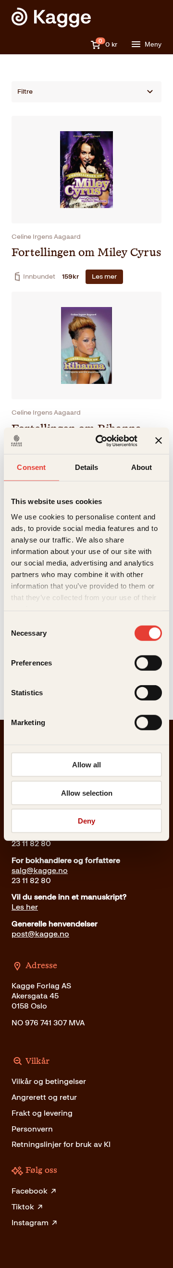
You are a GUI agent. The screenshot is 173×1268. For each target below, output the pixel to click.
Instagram (30, 1222)
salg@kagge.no (40, 870)
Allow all (86, 765)
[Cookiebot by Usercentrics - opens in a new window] (101, 440)
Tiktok (23, 1206)
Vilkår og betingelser (49, 1081)
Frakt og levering (42, 1113)
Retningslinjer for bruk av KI (61, 1144)
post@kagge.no (40, 933)
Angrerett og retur (44, 1097)
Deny (86, 821)
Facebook (30, 1190)
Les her (25, 906)
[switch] (148, 663)
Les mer (104, 276)
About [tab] (141, 467)
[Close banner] (158, 440)
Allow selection (86, 792)
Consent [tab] (31, 467)
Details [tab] (87, 467)
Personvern (32, 1128)
